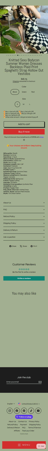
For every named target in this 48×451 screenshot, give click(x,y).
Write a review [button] (24, 278)
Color (24, 87)
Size (24, 99)
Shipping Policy (9, 223)
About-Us (12, 421)
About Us (7, 202)
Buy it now (24, 131)
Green (24, 92)
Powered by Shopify (24, 433)
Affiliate (17, 431)
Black (15, 92)
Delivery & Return (10, 230)
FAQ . (24, 428)
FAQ (5, 209)
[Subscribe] (40, 382)
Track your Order (28, 431)
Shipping (16, 81)
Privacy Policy (34, 421)
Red (32, 92)
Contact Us (22, 421)
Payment (23, 425)
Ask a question (9, 237)
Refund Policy (9, 216)
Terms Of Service (34, 428)
